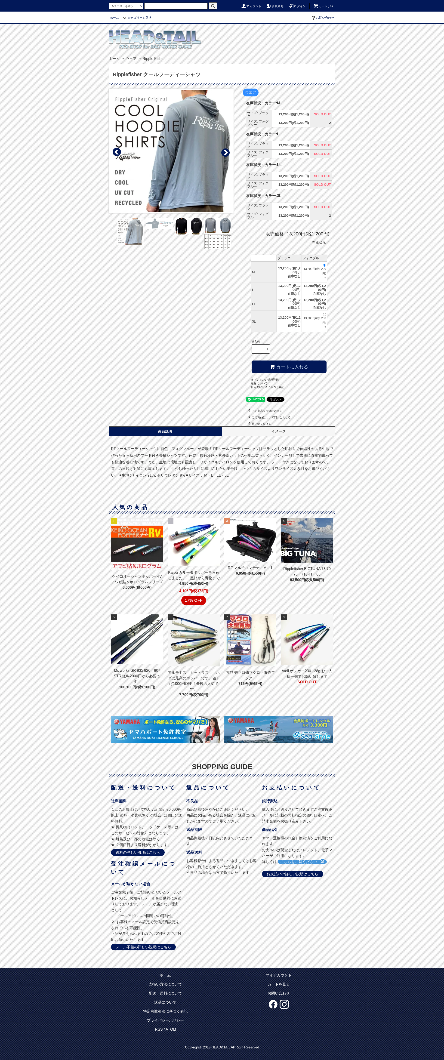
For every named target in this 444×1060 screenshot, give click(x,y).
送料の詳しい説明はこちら (138, 852)
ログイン (300, 6)
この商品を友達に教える (267, 411)
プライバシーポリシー (165, 1020)
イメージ (278, 431)
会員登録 (278, 6)
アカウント (254, 6)
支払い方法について (165, 984)
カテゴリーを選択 (139, 17)
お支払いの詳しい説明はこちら (292, 874)
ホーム (114, 17)
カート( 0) (326, 6)
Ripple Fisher (153, 59)
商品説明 (165, 431)
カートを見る (279, 984)
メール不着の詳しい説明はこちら (143, 947)
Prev (117, 152)
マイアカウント (279, 975)
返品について (259, 383)
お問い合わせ (325, 17)
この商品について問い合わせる (271, 417)
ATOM (171, 1029)
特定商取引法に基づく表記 (267, 387)
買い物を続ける (261, 423)
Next (225, 152)
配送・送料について (165, 993)
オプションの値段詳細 (265, 379)
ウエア (250, 92)
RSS (159, 1029)
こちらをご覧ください (300, 862)
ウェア (131, 59)
